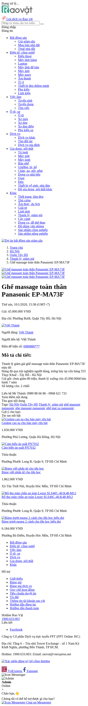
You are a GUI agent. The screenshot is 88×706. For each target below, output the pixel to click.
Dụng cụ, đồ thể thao (31, 222)
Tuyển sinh (25, 100)
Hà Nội (14, 251)
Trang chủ (16, 247)
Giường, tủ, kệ (27, 167)
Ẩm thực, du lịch (29, 204)
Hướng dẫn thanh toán (24, 608)
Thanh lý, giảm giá (30, 215)
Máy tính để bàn (28, 67)
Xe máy (23, 119)
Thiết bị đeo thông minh (33, 85)
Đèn (21, 182)
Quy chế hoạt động (22, 589)
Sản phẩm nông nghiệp (33, 233)
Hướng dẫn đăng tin (23, 604)
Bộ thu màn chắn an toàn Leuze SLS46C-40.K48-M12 (37, 497)
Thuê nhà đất (26, 49)
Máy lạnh (24, 159)
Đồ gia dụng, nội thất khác (35, 189)
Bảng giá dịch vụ (21, 586)
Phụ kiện (23, 89)
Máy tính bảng (27, 60)
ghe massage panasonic (30, 408)
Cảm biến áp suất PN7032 (19, 447)
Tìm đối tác (25, 141)
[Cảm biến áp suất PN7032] (20, 444)
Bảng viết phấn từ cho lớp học (21, 472)
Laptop (22, 63)
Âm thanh (24, 78)
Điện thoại (25, 56)
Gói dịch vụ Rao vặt (19, 19)
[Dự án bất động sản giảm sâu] (22, 240)
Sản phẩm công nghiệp (33, 230)
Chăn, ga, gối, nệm (30, 170)
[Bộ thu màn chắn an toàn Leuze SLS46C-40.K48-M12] (39, 493)
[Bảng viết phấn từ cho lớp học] (23, 468)
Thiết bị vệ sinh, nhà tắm (34, 185)
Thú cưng (24, 200)
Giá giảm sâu (26, 41)
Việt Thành (26, 332)
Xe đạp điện (26, 126)
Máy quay (24, 74)
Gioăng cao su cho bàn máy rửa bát (24, 423)
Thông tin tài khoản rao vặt (27, 601)
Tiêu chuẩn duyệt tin (23, 593)
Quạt (21, 178)
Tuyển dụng (26, 104)
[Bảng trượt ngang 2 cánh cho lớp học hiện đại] (33, 518)
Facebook (16, 629)
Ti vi (21, 82)
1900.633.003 (11, 619)
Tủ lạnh (23, 152)
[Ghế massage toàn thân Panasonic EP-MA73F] (33, 269)
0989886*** (31, 346)
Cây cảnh (24, 219)
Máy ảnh (23, 71)
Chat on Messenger (38, 702)
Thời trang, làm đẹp (30, 196)
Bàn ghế (23, 163)
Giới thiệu (16, 578)
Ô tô (21, 115)
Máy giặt (23, 156)
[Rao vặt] (17, 13)
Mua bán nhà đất (29, 45)
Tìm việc (23, 108)
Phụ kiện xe (25, 130)
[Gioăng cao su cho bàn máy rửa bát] (26, 419)
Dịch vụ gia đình (29, 145)
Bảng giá (15, 582)
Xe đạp (22, 122)
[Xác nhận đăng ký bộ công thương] (26, 661)
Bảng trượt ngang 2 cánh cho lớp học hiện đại (31, 521)
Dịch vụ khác (26, 137)
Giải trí (22, 207)
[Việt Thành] (10, 325)
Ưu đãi (14, 597)
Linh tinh (24, 211)
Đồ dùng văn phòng (31, 226)
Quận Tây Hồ (19, 255)
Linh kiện (24, 93)
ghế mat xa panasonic (60, 408)
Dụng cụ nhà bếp (29, 174)
